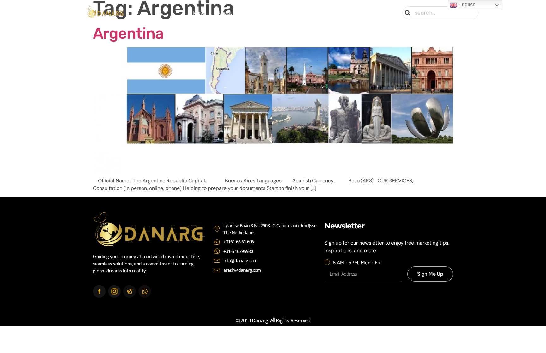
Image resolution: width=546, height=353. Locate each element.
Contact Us (343, 13)
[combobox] (440, 12)
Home (197, 13)
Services (261, 13)
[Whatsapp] (144, 291)
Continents (296, 13)
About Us (228, 13)
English (466, 4)
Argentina (128, 33)
